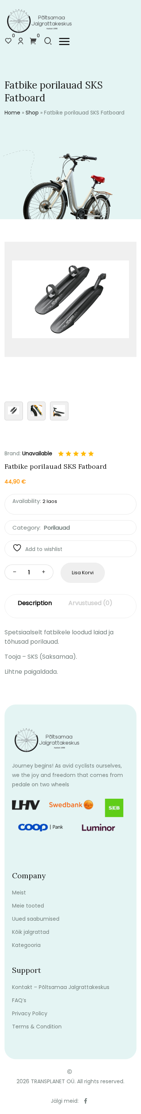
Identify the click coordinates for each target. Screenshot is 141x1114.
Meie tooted (28, 905)
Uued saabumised (35, 919)
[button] (64, 41)
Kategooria (26, 945)
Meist (19, 892)
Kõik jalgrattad (30, 932)
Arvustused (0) (90, 603)
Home (12, 112)
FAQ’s (19, 1000)
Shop (32, 112)
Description (35, 603)
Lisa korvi (83, 572)
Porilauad (57, 527)
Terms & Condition (37, 1026)
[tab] (35, 606)
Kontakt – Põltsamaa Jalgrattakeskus (60, 987)
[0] (8, 41)
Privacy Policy (29, 1013)
